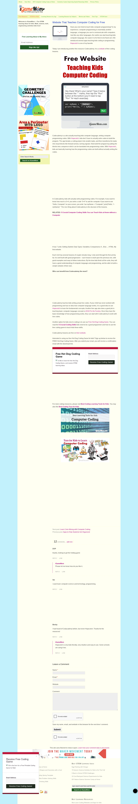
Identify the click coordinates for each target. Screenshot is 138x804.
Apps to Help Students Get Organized (76, 532)
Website (55, 684)
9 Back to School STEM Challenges (83, 773)
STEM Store (103, 16)
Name (55, 670)
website (102, 49)
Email (55, 677)
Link (60, 558)
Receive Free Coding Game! (101, 362)
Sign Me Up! (34, 47)
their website (81, 333)
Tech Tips (95, 16)
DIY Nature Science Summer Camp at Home (86, 779)
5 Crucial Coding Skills (67, 325)
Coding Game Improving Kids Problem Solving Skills (39, 778)
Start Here (28, 2)
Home (20, 2)
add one (70, 542)
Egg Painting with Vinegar (80, 767)
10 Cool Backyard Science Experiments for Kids (87, 776)
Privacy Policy (94, 2)
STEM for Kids (34, 16)
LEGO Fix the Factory (93, 311)
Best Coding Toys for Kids (69, 407)
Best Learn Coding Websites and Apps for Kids (87, 802)
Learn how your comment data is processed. (94, 748)
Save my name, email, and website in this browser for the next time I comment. (80, 724)
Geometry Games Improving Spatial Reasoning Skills (72, 2)
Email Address (93, 354)
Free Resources (23, 16)
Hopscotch (74, 43)
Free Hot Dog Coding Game (98, 322)
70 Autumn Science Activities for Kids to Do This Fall (88, 770)
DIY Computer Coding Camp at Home (44, 2)
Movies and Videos (84, 16)
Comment (56, 691)
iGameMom (59, 563)
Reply (55, 558)
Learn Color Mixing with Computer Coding (75, 529)
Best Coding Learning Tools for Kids (95, 404)
